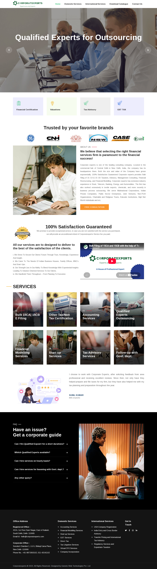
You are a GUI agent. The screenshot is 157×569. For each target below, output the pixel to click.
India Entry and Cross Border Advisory (105, 532)
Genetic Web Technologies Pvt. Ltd (76, 566)
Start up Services (55, 354)
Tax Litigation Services (69, 545)
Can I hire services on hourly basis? (32, 461)
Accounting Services (91, 316)
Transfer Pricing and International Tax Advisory (107, 538)
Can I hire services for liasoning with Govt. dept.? (39, 469)
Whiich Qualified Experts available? (32, 452)
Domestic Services (72, 4)
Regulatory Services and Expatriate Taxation (104, 545)
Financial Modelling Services (22, 352)
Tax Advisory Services (92, 354)
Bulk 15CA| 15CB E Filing (27, 316)
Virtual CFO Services (68, 548)
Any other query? (23, 478)
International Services (96, 4)
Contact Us (137, 4)
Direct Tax (64, 541)
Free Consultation (94, 207)
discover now (78, 60)
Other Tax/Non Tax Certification (61, 316)
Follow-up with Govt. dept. (127, 354)
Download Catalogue (119, 4)
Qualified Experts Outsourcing (125, 314)
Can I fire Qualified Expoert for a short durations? (39, 444)
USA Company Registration (105, 527)
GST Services (66, 538)
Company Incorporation (69, 552)
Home (57, 4)
